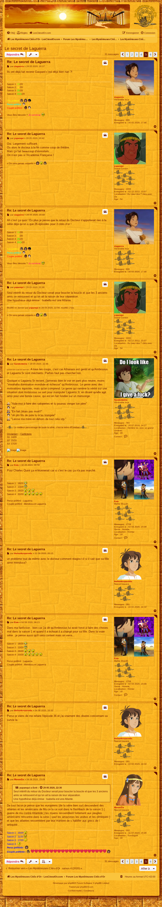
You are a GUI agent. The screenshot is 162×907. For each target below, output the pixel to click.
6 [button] (150, 54)
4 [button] (141, 54)
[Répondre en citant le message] (105, 62)
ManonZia (119, 807)
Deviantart (12, 434)
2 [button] (132, 54)
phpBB (71, 883)
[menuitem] (11, 32)
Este (116, 501)
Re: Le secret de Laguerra (28, 62)
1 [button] (127, 54)
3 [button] (136, 54)
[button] (122, 54)
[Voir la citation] (41, 788)
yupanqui (119, 166)
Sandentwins (120, 400)
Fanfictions (26, 434)
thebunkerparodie (123, 581)
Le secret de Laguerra (25, 48)
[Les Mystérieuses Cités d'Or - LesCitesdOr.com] (145, 16)
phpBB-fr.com (86, 887)
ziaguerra (119, 97)
